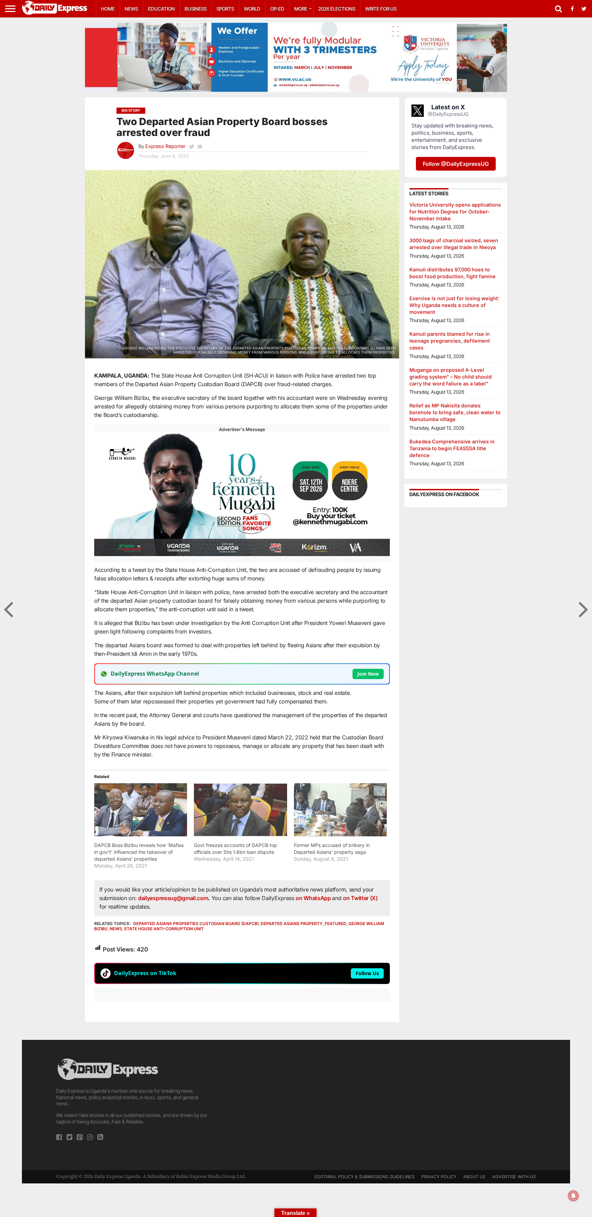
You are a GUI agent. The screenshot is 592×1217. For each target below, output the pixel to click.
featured (335, 923)
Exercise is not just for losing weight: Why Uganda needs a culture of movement (454, 305)
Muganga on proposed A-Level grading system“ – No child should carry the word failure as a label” (450, 376)
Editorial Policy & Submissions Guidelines (364, 1176)
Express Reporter (165, 146)
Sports (225, 9)
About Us (474, 1176)
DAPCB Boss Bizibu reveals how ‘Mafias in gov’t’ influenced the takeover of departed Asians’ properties (139, 852)
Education (161, 9)
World (252, 9)
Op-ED (277, 9)
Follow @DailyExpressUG (456, 163)
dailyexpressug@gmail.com (173, 898)
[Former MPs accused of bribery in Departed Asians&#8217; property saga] (340, 809)
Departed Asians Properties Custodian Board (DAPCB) (196, 923)
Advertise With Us (514, 1176)
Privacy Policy (438, 1176)
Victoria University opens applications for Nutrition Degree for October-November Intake (455, 211)
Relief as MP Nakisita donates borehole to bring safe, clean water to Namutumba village (455, 412)
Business (196, 9)
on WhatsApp (314, 898)
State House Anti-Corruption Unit (164, 928)
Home (108, 9)
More (300, 9)
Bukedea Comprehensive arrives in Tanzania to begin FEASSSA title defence (452, 448)
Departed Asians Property (292, 923)
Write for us (380, 9)
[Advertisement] (296, 1105)
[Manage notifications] (573, 1195)
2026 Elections (336, 9)
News (131, 9)
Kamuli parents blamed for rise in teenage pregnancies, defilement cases (449, 341)
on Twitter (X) (360, 898)
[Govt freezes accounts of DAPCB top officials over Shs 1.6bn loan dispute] (240, 809)
